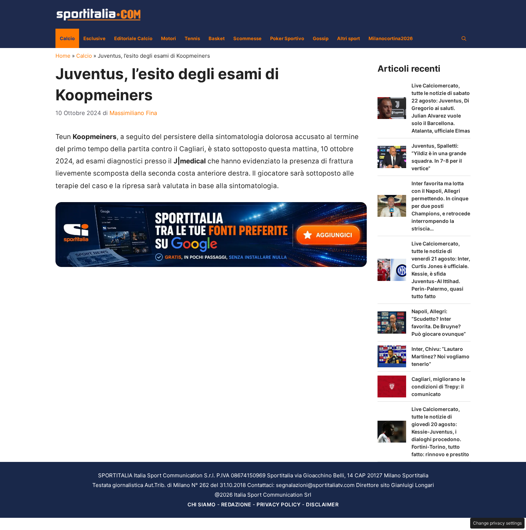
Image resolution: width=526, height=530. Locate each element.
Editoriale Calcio (133, 38)
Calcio (67, 38)
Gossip (320, 38)
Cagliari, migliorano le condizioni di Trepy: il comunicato (438, 386)
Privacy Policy (279, 504)
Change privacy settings (497, 523)
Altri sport (348, 38)
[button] (464, 38)
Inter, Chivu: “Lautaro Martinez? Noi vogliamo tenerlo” (440, 356)
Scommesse (247, 38)
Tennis (192, 38)
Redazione (236, 504)
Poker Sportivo (287, 38)
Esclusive (94, 38)
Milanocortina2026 (391, 38)
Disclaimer (322, 504)
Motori (168, 38)
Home (62, 55)
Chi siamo (201, 504)
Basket (217, 38)
